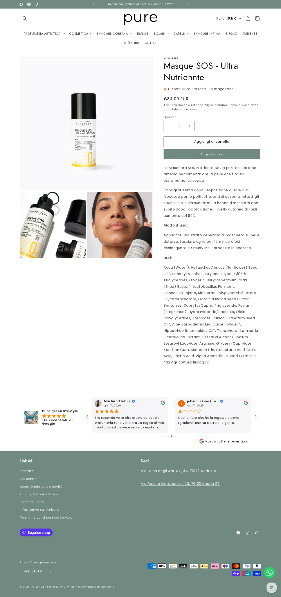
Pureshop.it (39, 587)
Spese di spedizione (243, 105)
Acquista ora (212, 154)
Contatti (27, 471)
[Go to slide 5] (171, 436)
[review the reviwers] (163, 404)
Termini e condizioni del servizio (46, 517)
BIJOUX (175, 55)
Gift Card (221, 55)
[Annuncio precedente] (94, 4)
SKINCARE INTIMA (147, 55)
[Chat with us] (269, 572)
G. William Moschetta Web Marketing (89, 587)
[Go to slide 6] (175, 436)
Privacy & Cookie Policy (39, 494)
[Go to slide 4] (168, 436)
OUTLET (243, 55)
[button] (24, 18)
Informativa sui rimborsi (39, 510)
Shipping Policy (32, 502)
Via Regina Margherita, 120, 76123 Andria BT (180, 483)
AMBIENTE (198, 55)
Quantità (170, 117)
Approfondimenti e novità (41, 486)
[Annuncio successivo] (187, 4)
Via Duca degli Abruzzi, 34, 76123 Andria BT (179, 471)
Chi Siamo (28, 479)
